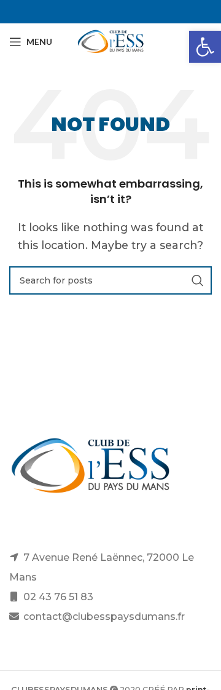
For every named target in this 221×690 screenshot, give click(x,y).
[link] (205, 47)
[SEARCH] (198, 280)
